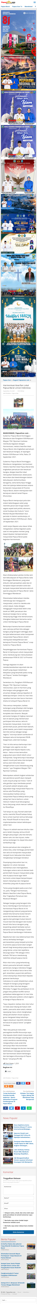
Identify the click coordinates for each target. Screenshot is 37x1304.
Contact (14, 1294)
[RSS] (11, 1086)
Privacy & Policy (5, 1294)
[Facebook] (18, 1083)
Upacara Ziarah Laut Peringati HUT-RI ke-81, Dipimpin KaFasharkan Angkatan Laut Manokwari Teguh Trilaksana (23, 1137)
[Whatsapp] (29, 1108)
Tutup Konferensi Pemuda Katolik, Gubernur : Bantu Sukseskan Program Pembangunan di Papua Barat (10, 1097)
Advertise (26, 1292)
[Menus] (34, 2)
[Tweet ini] (11, 1108)
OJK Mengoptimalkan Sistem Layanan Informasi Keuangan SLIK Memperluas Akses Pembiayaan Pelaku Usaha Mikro (24, 1162)
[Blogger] (6, 1086)
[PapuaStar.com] (8, 2)
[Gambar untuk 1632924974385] (18, 402)
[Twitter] (23, 1083)
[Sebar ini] (5, 1108)
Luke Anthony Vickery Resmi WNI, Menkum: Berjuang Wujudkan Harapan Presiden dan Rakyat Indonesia (22, 1154)
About (19, 1292)
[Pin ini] (17, 1108)
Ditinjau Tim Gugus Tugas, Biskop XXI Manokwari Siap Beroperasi (27, 1095)
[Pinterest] (28, 1083)
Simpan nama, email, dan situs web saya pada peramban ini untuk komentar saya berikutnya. (18, 1215)
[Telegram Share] (23, 1108)
